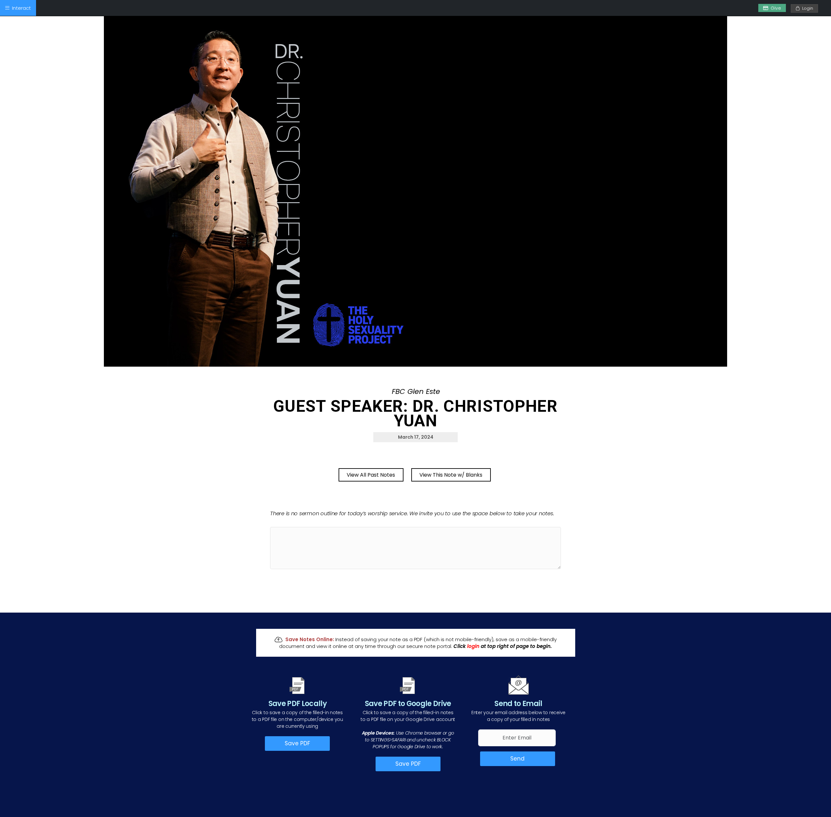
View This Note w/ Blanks (450, 475)
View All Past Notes (371, 475)
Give (776, 8)
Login (806, 8)
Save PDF (297, 743)
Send (517, 758)
